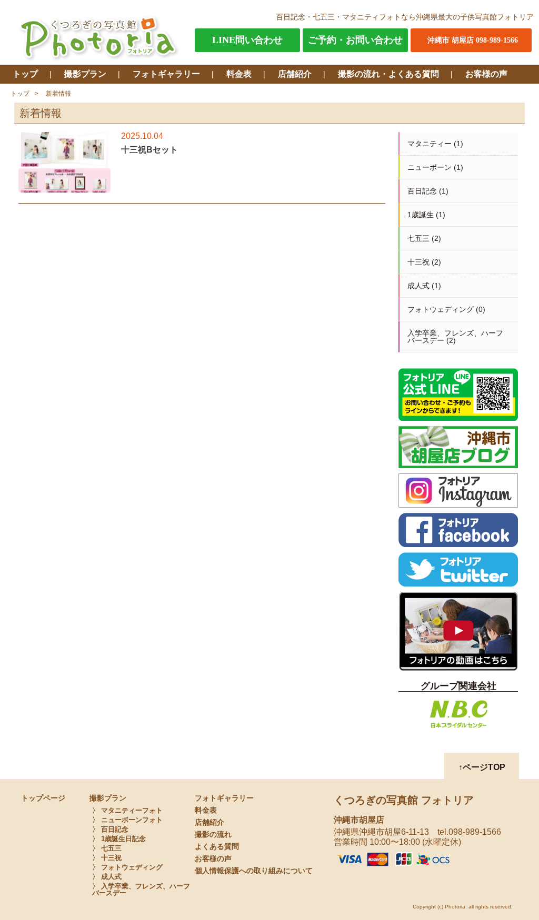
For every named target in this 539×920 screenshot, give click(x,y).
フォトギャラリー (166, 73)
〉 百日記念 (110, 829)
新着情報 (58, 93)
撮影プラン (85, 73)
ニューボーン (429, 167)
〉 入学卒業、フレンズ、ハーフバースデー (141, 889)
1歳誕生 (420, 214)
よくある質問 (217, 847)
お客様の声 (486, 73)
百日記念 (422, 191)
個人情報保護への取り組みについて (254, 871)
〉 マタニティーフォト (127, 810)
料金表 (239, 73)
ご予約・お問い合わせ (355, 40)
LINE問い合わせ (247, 40)
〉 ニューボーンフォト (127, 820)
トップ (25, 73)
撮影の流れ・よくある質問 (388, 73)
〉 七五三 (107, 848)
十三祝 (418, 262)
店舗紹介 (295, 73)
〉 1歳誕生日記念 (119, 839)
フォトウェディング (440, 309)
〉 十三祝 (107, 858)
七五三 (418, 238)
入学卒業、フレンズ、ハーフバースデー (455, 337)
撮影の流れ (213, 834)
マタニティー (429, 143)
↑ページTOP (481, 767)
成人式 (418, 285)
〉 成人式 (107, 877)
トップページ (43, 798)
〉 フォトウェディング (127, 867)
